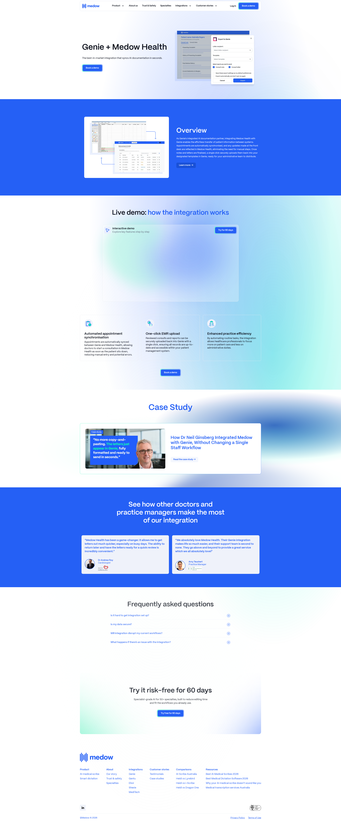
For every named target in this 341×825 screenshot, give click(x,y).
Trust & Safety (149, 6)
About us (133, 6)
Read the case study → (184, 459)
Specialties (165, 6)
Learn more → (186, 165)
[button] (233, 6)
